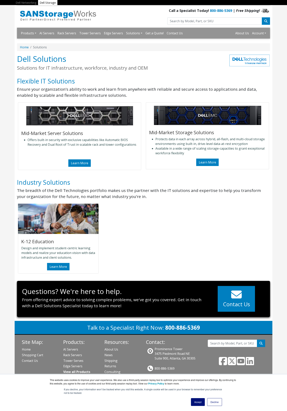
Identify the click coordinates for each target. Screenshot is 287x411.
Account (258, 33)
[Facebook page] (223, 363)
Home (24, 47)
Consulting (112, 372)
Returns (110, 366)
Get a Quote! (154, 33)
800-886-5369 (221, 10)
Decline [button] (214, 402)
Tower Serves (73, 361)
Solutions (133, 33)
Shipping (111, 361)
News (108, 355)
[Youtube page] (241, 363)
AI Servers (46, 33)
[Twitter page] (232, 363)
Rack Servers (66, 33)
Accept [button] (197, 402)
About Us (242, 33)
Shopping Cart (32, 355)
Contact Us (175, 33)
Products (27, 33)
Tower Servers (90, 33)
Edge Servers (113, 33)
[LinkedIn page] (250, 363)
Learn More (79, 163)
